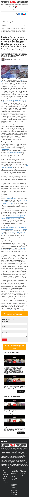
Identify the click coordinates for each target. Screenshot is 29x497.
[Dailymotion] (26, 14)
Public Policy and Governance (13, 475)
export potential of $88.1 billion (13, 202)
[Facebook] (19, 14)
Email (3, 326)
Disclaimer (4, 478)
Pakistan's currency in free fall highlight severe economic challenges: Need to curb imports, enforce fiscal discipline (14, 42)
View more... (21, 391)
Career (3, 480)
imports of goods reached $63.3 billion (13, 249)
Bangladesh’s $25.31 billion (14, 152)
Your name (5, 321)
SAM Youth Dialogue (12, 396)
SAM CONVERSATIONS (11, 353)
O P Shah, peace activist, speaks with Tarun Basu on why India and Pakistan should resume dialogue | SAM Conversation (14, 388)
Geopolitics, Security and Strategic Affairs (15, 28)
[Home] (14, 3)
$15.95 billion (21, 51)
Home (2, 28)
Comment (4, 332)
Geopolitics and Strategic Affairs (14, 471)
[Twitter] (17, 14)
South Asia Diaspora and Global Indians (14, 489)
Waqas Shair (9, 59)
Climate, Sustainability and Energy (14, 484)
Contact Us (4, 476)
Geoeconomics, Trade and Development (14, 480)
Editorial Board (5, 474)
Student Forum (14, 494)
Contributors (5, 482)
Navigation (10, 22)
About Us (4, 472)
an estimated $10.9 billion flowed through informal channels (12, 217)
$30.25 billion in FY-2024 (18, 215)
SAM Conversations (23, 471)
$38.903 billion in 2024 (11, 198)
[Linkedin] (22, 14)
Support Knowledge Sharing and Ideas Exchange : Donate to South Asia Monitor (14, 313)
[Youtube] (24, 14)
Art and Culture (14, 492)
